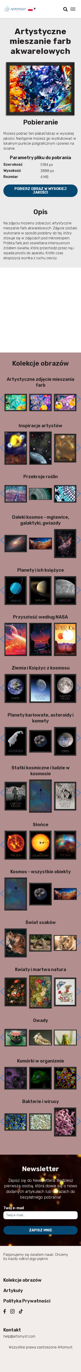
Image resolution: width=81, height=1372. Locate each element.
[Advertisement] (40, 310)
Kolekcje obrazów (22, 1280)
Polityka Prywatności (26, 1301)
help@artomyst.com (19, 1336)
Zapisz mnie (40, 1230)
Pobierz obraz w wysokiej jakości (40, 191)
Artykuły (13, 1290)
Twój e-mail (13, 1208)
